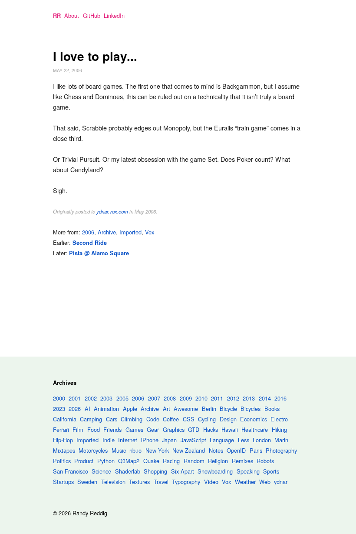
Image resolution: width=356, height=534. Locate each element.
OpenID (236, 450)
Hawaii (229, 429)
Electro (279, 419)
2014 (265, 398)
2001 (75, 398)
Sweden (87, 481)
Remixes (242, 461)
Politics (62, 461)
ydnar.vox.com (112, 211)
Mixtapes (64, 450)
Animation (106, 408)
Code (152, 419)
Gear (153, 429)
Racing (171, 461)
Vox (149, 232)
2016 (280, 398)
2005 (122, 398)
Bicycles (250, 408)
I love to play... (95, 56)
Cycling (207, 419)
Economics (253, 419)
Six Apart (182, 471)
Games (134, 429)
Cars (111, 419)
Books (272, 408)
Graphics (174, 429)
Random (194, 461)
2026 (75, 408)
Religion (218, 461)
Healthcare (254, 429)
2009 (186, 398)
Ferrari (61, 429)
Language (222, 440)
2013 (249, 398)
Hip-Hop (63, 440)
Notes (216, 450)
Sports (271, 471)
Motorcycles (93, 450)
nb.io (135, 450)
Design (228, 419)
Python (106, 461)
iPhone (149, 440)
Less (243, 440)
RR (57, 16)
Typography (186, 481)
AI (87, 408)
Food (93, 429)
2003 (106, 398)
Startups (63, 481)
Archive (107, 232)
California (64, 419)
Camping (91, 419)
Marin (281, 440)
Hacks (210, 429)
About (71, 15)
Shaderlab (127, 471)
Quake (151, 461)
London (262, 440)
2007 (154, 398)
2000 (59, 398)
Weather (245, 481)
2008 (170, 398)
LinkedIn (114, 15)
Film (78, 429)
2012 (233, 398)
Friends (112, 429)
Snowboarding (215, 471)
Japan (169, 440)
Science (101, 471)
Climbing (131, 419)
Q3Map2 (128, 461)
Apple (130, 408)
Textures (139, 481)
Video (211, 481)
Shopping (155, 471)
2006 (88, 232)
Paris (256, 450)
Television (113, 481)
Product (83, 461)
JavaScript (193, 440)
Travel (161, 481)
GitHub (91, 15)
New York (157, 450)
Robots (265, 461)
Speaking (248, 471)
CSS (188, 419)
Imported (130, 232)
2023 (59, 408)
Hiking (279, 429)
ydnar (280, 481)
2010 (201, 398)
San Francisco (70, 471)
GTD (193, 429)
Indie (108, 440)
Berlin (209, 408)
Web (264, 481)
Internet (127, 440)
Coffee (171, 419)
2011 (217, 398)
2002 (91, 398)
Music (119, 450)
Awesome (186, 408)
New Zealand (188, 450)
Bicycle (228, 408)
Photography (281, 450)
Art (166, 408)
